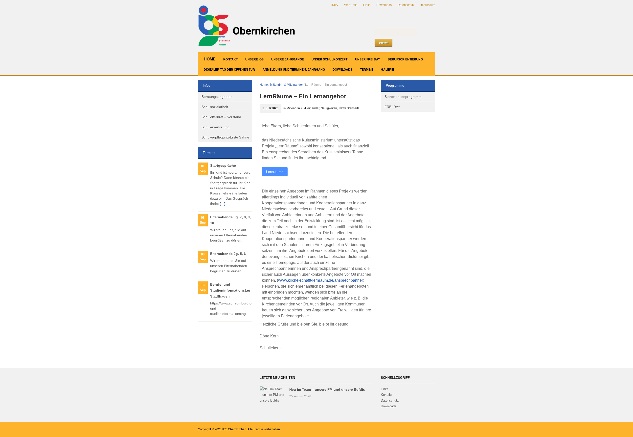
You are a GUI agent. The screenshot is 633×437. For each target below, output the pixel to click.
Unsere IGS (254, 59)
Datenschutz (406, 5)
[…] (222, 204)
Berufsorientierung (405, 59)
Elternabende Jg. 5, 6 (228, 254)
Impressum (427, 5)
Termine (366, 69)
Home (210, 59)
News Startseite (349, 108)
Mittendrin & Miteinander (286, 84)
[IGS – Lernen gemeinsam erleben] (247, 26)
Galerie (387, 69)
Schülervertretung (215, 127)
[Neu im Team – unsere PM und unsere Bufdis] (272, 395)
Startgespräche (223, 165)
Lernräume (274, 172)
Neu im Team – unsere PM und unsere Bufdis (327, 389)
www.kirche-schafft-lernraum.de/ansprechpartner (320, 280)
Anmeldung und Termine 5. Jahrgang (294, 69)
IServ (334, 5)
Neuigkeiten (329, 108)
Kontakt (230, 59)
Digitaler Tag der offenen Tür (229, 69)
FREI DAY (392, 107)
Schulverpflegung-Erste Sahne (225, 137)
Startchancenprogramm (403, 97)
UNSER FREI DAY (367, 59)
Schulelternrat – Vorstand (221, 117)
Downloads (384, 5)
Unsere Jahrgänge (287, 59)
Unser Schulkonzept (329, 59)
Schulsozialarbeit (215, 107)
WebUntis (350, 5)
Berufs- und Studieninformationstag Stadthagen (230, 290)
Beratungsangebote (217, 97)
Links (366, 5)
